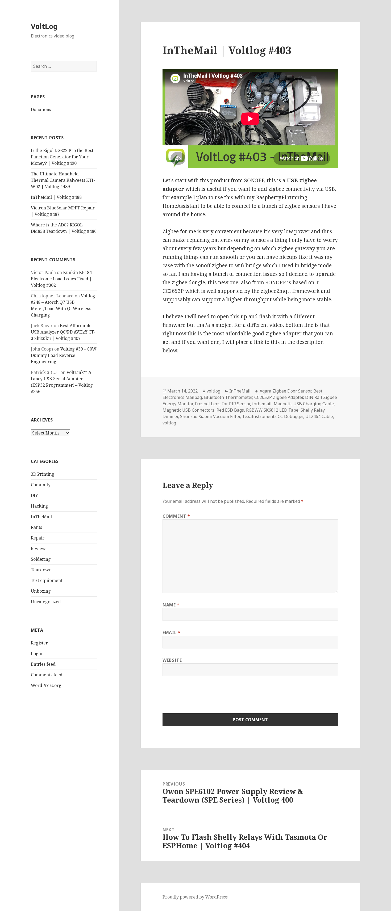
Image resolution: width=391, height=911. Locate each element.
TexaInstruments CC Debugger (272, 416)
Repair (37, 538)
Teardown (41, 570)
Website (172, 660)
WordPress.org (46, 685)
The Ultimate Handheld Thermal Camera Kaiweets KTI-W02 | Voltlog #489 (63, 180)
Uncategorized (46, 602)
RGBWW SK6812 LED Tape (272, 410)
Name (171, 605)
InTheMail (41, 517)
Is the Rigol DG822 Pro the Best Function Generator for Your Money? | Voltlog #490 (62, 156)
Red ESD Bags (230, 410)
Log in (37, 653)
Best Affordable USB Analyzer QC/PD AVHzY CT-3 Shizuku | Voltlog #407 (63, 332)
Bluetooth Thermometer (228, 397)
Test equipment (47, 580)
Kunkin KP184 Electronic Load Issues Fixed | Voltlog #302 (61, 278)
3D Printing (42, 474)
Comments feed (47, 675)
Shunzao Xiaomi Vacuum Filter (210, 416)
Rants (36, 527)
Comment (176, 516)
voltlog (213, 391)
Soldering (41, 559)
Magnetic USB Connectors (188, 410)
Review (38, 548)
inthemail (262, 404)
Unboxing (41, 591)
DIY (34, 495)
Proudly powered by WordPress (195, 897)
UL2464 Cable (319, 416)
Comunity (41, 485)
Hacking (39, 506)
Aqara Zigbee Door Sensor (285, 391)
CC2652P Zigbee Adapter (278, 397)
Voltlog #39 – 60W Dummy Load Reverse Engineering (64, 355)
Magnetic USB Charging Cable (304, 404)
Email (171, 632)
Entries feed (43, 664)
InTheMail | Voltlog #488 (56, 197)
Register (39, 643)
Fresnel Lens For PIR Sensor (222, 404)
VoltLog (44, 26)
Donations (41, 109)
